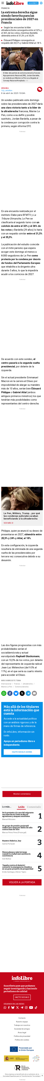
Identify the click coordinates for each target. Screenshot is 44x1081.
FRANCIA (5, 8)
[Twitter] (17, 1008)
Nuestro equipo (22, 1022)
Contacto (22, 1018)
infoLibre (5, 88)
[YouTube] (31, 1008)
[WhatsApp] (5, 1008)
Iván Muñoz (6, 859)
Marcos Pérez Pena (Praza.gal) (14, 832)
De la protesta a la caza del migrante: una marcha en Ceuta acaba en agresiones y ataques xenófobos (18, 814)
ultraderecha (28, 684)
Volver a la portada (22, 882)
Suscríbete (33, 3)
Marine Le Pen (6, 687)
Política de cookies (22, 1040)
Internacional (6, 684)
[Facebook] (9, 1008)
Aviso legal (22, 1033)
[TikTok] (36, 1008)
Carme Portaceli (8, 844)
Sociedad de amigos (22, 1029)
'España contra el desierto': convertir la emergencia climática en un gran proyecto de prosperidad (17, 867)
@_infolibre (7, 90)
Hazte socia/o (22, 997)
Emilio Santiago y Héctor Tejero (14, 872)
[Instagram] (26, 1008)
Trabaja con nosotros (22, 1025)
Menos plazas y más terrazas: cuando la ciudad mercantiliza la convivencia (16, 854)
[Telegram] (22, 1008)
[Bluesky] (12, 1008)
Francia (17, 684)
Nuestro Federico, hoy (11, 841)
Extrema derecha (21, 687)
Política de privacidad (22, 1036)
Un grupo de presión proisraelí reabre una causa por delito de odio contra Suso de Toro (17, 828)
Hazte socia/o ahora (22, 752)
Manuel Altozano (8, 819)
